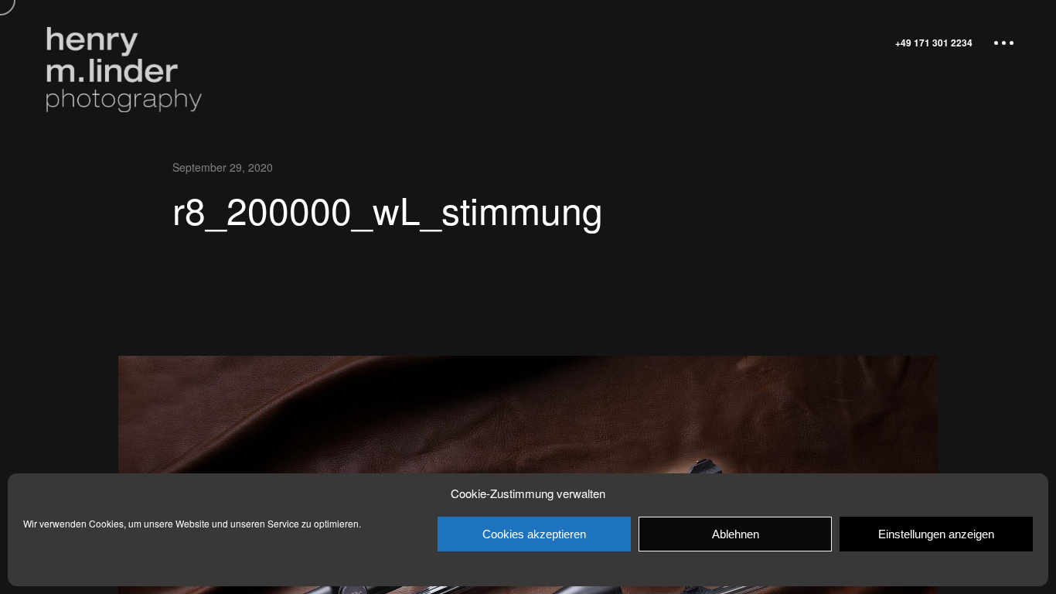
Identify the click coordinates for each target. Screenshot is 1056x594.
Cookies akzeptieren (534, 534)
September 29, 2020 (222, 167)
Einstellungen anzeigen (936, 534)
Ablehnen (735, 534)
